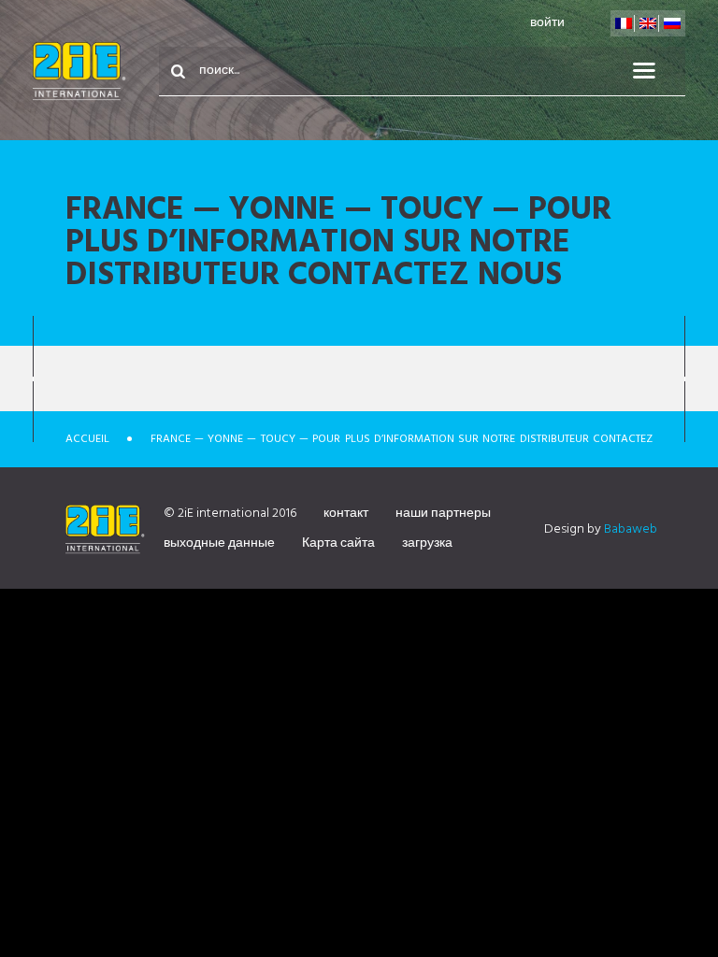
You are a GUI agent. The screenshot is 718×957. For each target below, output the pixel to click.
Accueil (87, 439)
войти (547, 23)
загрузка (427, 543)
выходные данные (219, 543)
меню (655, 71)
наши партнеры (443, 513)
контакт (345, 513)
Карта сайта (338, 543)
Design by (600, 529)
